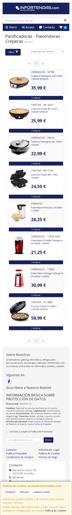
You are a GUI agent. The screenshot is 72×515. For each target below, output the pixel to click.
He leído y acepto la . (31, 431)
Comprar (36, 97)
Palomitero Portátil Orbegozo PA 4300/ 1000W (47, 242)
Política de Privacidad (42, 424)
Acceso (29, 27)
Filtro (11, 52)
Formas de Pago (48, 457)
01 (36, 63)
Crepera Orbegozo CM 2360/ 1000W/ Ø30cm (47, 77)
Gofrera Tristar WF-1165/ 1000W (44, 176)
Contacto (48, 27)
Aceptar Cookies (42, 492)
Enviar (48, 439)
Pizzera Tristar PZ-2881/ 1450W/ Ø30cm (44, 308)
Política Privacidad (16, 453)
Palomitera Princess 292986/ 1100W (46, 209)
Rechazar (24, 492)
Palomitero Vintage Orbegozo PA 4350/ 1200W (47, 275)
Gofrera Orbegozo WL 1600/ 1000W (46, 143)
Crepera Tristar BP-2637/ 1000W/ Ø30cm (44, 110)
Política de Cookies (55, 510)
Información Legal (49, 449)
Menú (13, 27)
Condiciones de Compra (19, 457)
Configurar (10, 492)
